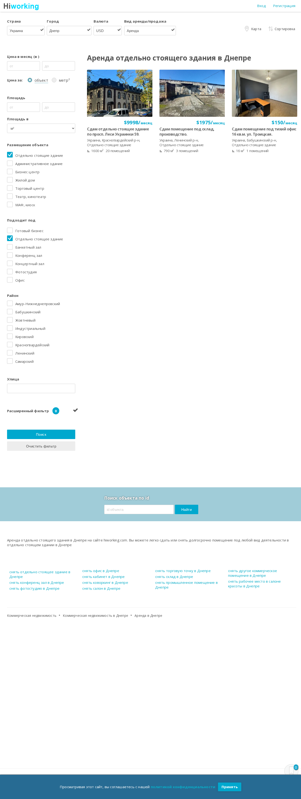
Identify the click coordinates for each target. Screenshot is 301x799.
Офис (20, 280)
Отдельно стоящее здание (39, 239)
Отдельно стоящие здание (39, 155)
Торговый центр (29, 188)
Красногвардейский (32, 345)
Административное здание (39, 163)
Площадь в (17, 119)
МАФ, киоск (25, 204)
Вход (261, 5)
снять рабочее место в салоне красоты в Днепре (254, 583)
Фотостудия (26, 272)
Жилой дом (25, 180)
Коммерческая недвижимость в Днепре (95, 615)
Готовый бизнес (29, 230)
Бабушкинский (27, 312)
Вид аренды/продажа (145, 21)
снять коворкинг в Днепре (105, 582)
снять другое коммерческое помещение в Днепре (252, 573)
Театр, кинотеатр (30, 196)
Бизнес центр (27, 171)
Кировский (24, 336)
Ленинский (24, 353)
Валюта (101, 21)
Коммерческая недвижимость (31, 615)
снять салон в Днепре (101, 588)
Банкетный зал (28, 247)
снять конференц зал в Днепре (36, 582)
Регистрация (284, 5)
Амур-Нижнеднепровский (37, 303)
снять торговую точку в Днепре (183, 570)
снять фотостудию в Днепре (34, 588)
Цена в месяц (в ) (23, 56)
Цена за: (15, 80)
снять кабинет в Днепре (103, 576)
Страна (14, 21)
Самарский (24, 361)
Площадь (16, 97)
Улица (13, 379)
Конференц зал (28, 255)
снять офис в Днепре (100, 570)
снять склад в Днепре (174, 576)
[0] (291, 771)
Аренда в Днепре (148, 615)
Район (12, 295)
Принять (230, 786)
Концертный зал (29, 263)
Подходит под (21, 220)
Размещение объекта (27, 144)
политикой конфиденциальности (183, 786)
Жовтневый (25, 320)
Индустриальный (30, 328)
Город (53, 21)
